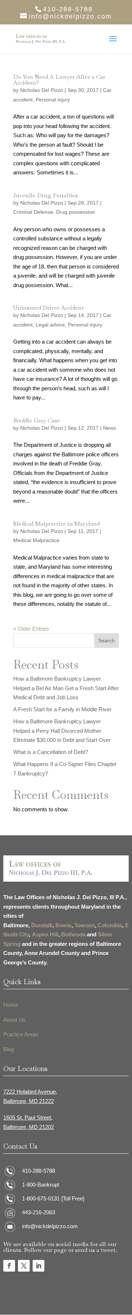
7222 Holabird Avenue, (30, 1091)
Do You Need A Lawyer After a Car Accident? (59, 79)
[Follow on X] (24, 1266)
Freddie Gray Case (36, 420)
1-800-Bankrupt (40, 1184)
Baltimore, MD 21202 (28, 1127)
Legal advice (50, 325)
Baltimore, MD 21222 (28, 1101)
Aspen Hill (45, 934)
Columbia (110, 925)
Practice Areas (20, 1034)
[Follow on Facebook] (9, 1266)
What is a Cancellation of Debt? (50, 752)
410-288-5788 (38, 1171)
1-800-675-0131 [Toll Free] (53, 1198)
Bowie (63, 925)
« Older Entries (31, 629)
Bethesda (73, 934)
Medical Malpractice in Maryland (56, 523)
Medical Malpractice (36, 540)
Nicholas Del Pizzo (41, 90)
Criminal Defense (33, 212)
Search (106, 640)
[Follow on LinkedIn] (38, 1266)
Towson (84, 925)
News (109, 428)
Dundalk (41, 925)
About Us (14, 1020)
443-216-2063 (38, 1212)
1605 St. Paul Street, (27, 1117)
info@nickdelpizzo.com (50, 1226)
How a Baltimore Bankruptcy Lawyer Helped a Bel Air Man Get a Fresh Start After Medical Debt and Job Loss (66, 688)
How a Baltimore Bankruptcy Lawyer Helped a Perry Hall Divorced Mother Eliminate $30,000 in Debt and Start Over (62, 730)
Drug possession (75, 212)
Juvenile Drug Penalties (45, 195)
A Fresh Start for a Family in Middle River (62, 709)
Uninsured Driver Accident (48, 308)
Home (10, 1005)
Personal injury (53, 100)
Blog (8, 1049)
